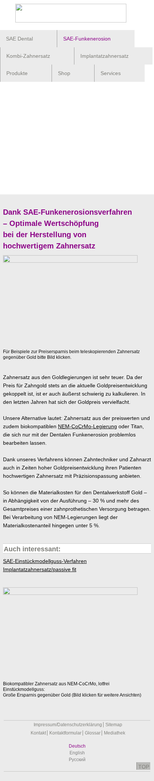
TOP (143, 767)
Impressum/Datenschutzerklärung (68, 724)
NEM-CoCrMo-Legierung (87, 426)
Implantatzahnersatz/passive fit (39, 569)
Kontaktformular (65, 733)
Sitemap (113, 724)
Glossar (93, 733)
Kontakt (38, 733)
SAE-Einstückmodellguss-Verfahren (45, 561)
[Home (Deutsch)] (77, 13)
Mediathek (114, 733)
